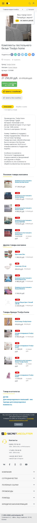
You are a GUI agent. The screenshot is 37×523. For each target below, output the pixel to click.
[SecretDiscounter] (8, 3)
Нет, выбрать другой (26, 20)
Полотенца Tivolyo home (23, 321)
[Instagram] (20, 464)
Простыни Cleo (20, 254)
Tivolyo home (10, 64)
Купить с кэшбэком (13, 91)
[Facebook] (9, 464)
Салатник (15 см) (20, 266)
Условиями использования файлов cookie (21, 419)
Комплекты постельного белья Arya (23, 233)
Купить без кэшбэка (13, 98)
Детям (5, 397)
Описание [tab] (8, 107)
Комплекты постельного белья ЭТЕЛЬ (23, 208)
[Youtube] (26, 464)
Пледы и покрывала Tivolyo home (24, 334)
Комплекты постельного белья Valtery (23, 196)
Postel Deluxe (12, 67)
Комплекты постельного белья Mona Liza (23, 278)
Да (17, 20)
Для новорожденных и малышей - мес (18, 399)
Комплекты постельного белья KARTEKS (23, 221)
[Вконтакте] (4, 464)
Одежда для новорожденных (14, 402)
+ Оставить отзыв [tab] (10, 110)
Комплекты (7, 405)
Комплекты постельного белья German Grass (23, 181)
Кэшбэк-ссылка (21, 107)
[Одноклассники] (15, 464)
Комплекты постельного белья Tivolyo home (23, 361)
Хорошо (18, 424)
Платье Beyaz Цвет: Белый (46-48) (24, 303)
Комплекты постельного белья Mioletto (23, 288)
